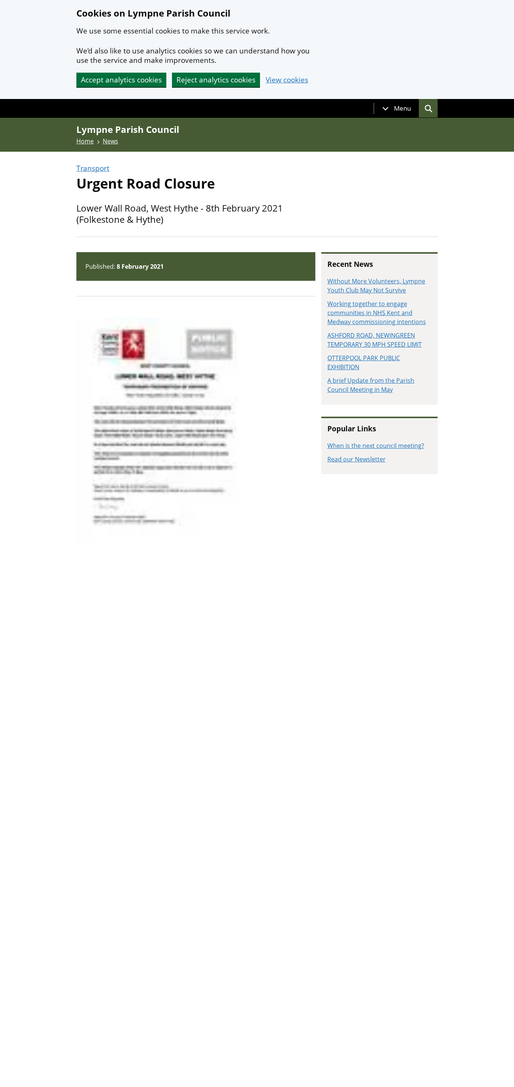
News (110, 141)
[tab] (396, 108)
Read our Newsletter (356, 459)
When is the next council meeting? (375, 445)
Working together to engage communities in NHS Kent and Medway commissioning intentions (376, 313)
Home (85, 141)
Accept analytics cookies (121, 80)
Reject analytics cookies (215, 80)
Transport (92, 168)
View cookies (287, 80)
